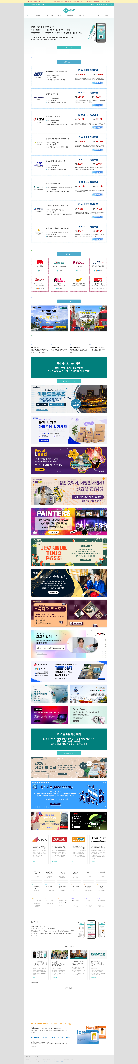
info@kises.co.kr (65, 1058)
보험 (98, 15)
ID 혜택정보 (50, 15)
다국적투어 (81, 15)
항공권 (59, 15)
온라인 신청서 (38, 15)
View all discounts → (36, 912)
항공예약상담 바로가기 (69, 62)
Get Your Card (69, 47)
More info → (34, 1032)
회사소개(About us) (47, 1061)
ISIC (28, 15)
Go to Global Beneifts (69, 753)
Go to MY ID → (34, 935)
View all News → (35, 982)
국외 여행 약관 (53, 1061)
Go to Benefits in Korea (69, 381)
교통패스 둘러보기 (69, 254)
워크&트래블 (70, 15)
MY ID (106, 15)
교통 (90, 15)
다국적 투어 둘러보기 (69, 301)
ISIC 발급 (33, 926)
